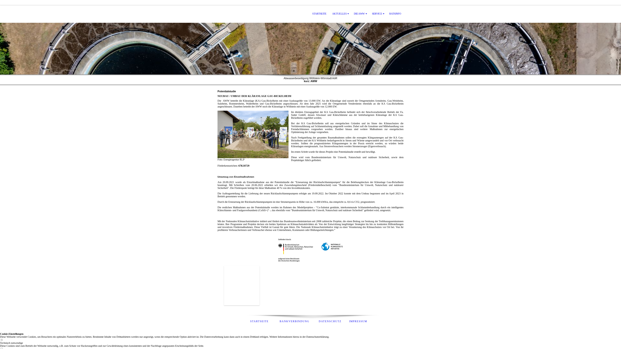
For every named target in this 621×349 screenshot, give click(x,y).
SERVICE (377, 13)
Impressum (358, 321)
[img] (234, 14)
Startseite (319, 13)
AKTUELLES (339, 13)
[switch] (1, 340)
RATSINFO (395, 13)
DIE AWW (359, 13)
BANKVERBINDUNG (295, 321)
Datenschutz (330, 321)
